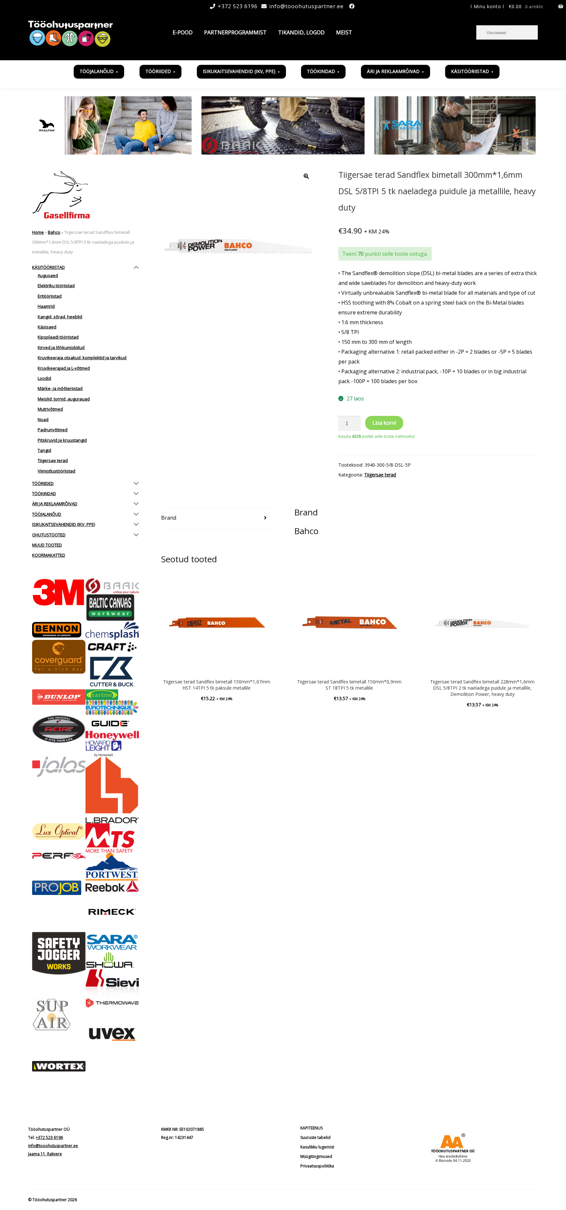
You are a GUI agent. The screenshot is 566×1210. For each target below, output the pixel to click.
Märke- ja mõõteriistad (60, 388)
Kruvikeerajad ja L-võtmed (64, 368)
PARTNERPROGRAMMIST (235, 32)
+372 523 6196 (237, 6)
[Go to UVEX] (112, 1034)
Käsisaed (47, 327)
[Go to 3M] (58, 592)
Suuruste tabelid (315, 1137)
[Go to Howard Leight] (112, 748)
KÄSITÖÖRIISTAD (470, 71)
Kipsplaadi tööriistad (58, 337)
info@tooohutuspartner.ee (306, 6)
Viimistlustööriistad (56, 471)
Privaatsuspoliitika (317, 1166)
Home (38, 232)
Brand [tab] (168, 517)
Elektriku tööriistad (56, 286)
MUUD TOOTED (47, 545)
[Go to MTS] (112, 838)
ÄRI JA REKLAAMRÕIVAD (393, 71)
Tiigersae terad (380, 475)
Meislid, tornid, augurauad (64, 399)
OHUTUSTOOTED (49, 535)
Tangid (44, 450)
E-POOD (183, 32)
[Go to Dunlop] (58, 697)
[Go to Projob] (58, 888)
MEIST (344, 32)
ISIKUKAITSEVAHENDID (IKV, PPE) (239, 71)
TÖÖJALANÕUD (97, 71)
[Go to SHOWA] (112, 960)
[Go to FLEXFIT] (58, 729)
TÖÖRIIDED (158, 71)
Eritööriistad (50, 296)
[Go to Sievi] (112, 983)
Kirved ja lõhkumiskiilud (61, 347)
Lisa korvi (384, 422)
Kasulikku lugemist (317, 1147)
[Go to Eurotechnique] (112, 707)
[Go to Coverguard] (58, 657)
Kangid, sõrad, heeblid (60, 317)
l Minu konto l (487, 6)
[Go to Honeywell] (112, 735)
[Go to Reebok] (112, 886)
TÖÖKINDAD (321, 71)
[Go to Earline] (112, 694)
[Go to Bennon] (58, 630)
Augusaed (48, 275)
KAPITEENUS (311, 1128)
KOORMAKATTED (48, 555)
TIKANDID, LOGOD (301, 32)
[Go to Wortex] (58, 1066)
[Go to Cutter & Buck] (112, 671)
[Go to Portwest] (112, 867)
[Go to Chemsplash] (112, 631)
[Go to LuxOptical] (58, 831)
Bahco (54, 232)
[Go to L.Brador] (112, 790)
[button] (306, 176)
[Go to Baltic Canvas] (112, 608)
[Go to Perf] (58, 856)
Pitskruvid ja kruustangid (62, 440)
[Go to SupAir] (58, 1014)
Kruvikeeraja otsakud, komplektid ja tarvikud (82, 358)
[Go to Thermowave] (112, 1003)
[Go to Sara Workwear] (112, 941)
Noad (43, 419)
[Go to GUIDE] (112, 723)
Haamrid (46, 306)
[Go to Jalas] (58, 767)
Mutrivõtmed (50, 409)
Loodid (44, 378)
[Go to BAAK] (112, 586)
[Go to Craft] (112, 647)
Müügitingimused (316, 1156)
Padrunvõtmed (52, 430)
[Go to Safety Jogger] (58, 953)
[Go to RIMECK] (112, 912)
